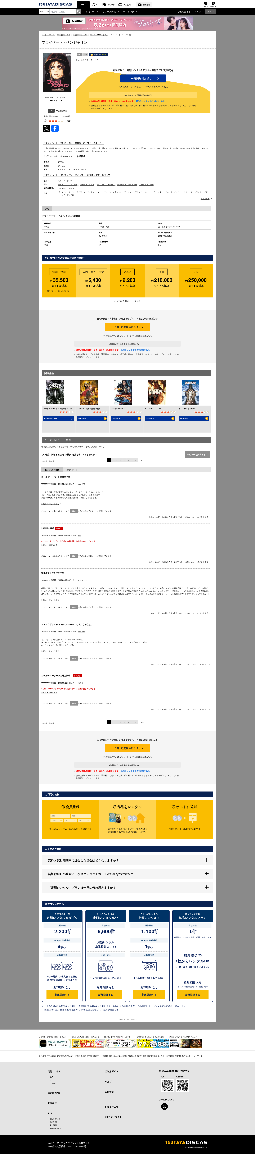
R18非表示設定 (56, 1128)
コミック (111, 4)
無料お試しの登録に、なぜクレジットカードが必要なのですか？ (91, 874)
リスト (205, 6)
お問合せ (109, 1091)
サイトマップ (197, 1056)
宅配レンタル (55, 1118)
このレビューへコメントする (197, 517)
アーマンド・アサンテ (133, 192)
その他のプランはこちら (129, 86)
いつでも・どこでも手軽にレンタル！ (53, 1037)
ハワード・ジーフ (65, 180)
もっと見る (205, 198)
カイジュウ (82, 580)
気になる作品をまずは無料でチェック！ (184, 1037)
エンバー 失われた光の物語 (88, 408)
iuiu (79, 535)
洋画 (86, 59)
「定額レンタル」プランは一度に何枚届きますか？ (82, 887)
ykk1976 (81, 484)
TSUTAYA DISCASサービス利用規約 (71, 1056)
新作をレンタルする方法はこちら (150, 101)
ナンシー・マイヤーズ (106, 184)
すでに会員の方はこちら (156, 86)
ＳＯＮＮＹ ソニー (153, 408)
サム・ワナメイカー (173, 192)
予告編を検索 (61, 110)
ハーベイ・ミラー (146, 184)
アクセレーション (118, 408)
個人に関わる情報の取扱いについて (127, 1056)
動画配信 (146, 4)
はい (74, 511)
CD (97, 4)
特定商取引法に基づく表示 (153, 1056)
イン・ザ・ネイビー (187, 408)
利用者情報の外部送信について (178, 1056)
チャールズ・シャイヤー (67, 184)
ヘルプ (198, 11)
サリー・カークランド (192, 192)
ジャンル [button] (90, 11)
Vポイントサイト (113, 1116)
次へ (143, 460)
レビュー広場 (111, 1106)
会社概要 (42, 1056)
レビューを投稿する (196, 454)
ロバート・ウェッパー (153, 192)
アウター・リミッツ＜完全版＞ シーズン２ (61, 408)
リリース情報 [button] (109, 11)
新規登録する (62, 994)
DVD (83, 4)
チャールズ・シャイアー (127, 184)
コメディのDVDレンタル (99, 34)
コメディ (94, 59)
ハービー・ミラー (87, 184)
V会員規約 (51, 1056)
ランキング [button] (128, 11)
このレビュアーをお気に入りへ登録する (165, 517)
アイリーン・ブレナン (85, 192)
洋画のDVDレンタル (80, 34)
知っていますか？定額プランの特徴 (117, 1037)
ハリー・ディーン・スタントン (109, 192)
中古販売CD (128, 4)
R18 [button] (209, 11)
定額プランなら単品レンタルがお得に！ (151, 1037)
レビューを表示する (49, 545)
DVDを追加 (82, 418)
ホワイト (81, 682)
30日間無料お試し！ (143, 78)
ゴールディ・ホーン (66, 188)
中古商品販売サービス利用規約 (99, 1056)
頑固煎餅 (81, 631)
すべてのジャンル (63, 34)
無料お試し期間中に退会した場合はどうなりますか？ (83, 860)
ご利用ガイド (184, 11)
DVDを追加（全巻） (51, 418)
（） (69, 120)
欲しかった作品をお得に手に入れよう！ (86, 1037)
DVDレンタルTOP (48, 34)
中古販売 (53, 1125)
